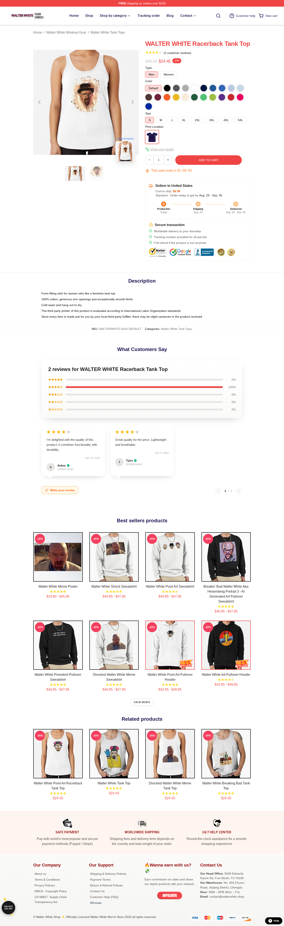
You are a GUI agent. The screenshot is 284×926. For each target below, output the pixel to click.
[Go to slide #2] (97, 173)
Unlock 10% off (8, 907)
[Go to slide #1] (75, 173)
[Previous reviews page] (218, 491)
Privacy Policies (45, 885)
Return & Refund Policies (106, 885)
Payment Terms (100, 879)
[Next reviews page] (238, 491)
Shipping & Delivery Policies (108, 873)
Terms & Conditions (47, 879)
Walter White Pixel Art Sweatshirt (170, 586)
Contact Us (97, 891)
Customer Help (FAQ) (104, 897)
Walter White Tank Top (114, 783)
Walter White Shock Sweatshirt (114, 586)
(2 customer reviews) (177, 53)
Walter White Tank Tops (107, 32)
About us (40, 873)
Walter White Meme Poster (58, 586)
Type (148, 67)
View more (142, 702)
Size (148, 113)
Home (37, 32)
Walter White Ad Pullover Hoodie (226, 674)
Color (148, 81)
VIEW (58, 577)
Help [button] (276, 920)
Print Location (154, 126)
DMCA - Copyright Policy (51, 891)
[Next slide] (132, 102)
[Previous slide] (39, 102)
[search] (218, 16)
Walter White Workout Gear (66, 32)
